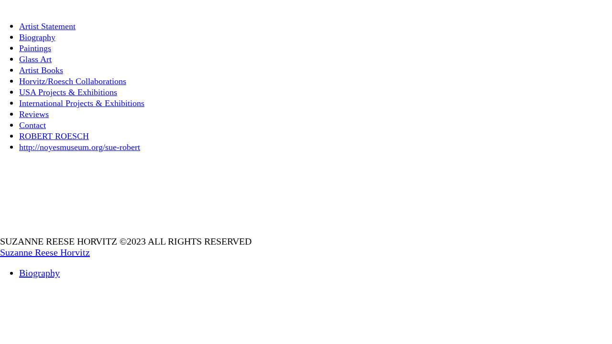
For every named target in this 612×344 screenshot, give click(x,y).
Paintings (35, 48)
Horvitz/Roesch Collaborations (72, 81)
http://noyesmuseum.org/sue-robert (79, 147)
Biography (37, 37)
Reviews (34, 114)
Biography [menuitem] (39, 273)
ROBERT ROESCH (54, 136)
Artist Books (41, 70)
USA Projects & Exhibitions (68, 92)
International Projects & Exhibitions (81, 103)
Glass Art (35, 59)
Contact (32, 125)
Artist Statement (47, 26)
